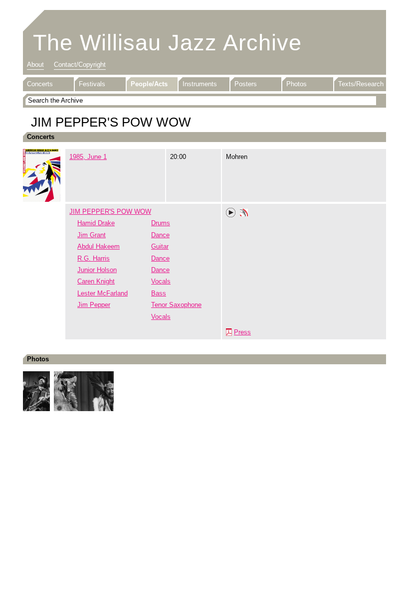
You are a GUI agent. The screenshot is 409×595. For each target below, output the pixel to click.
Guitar (160, 246)
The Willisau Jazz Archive (167, 42)
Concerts (40, 84)
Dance (160, 235)
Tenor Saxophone (176, 304)
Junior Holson (97, 270)
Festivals (92, 84)
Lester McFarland (102, 293)
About (35, 64)
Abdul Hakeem (98, 246)
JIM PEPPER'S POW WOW (110, 211)
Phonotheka (244, 214)
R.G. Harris (93, 258)
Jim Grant (91, 235)
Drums (160, 223)
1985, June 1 (88, 156)
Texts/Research (361, 84)
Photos (296, 84)
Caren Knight (96, 281)
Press (242, 332)
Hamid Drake (96, 223)
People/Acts (149, 84)
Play (231, 213)
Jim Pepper (93, 304)
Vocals (161, 281)
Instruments (200, 84)
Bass (158, 293)
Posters (245, 84)
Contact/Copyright (80, 64)
